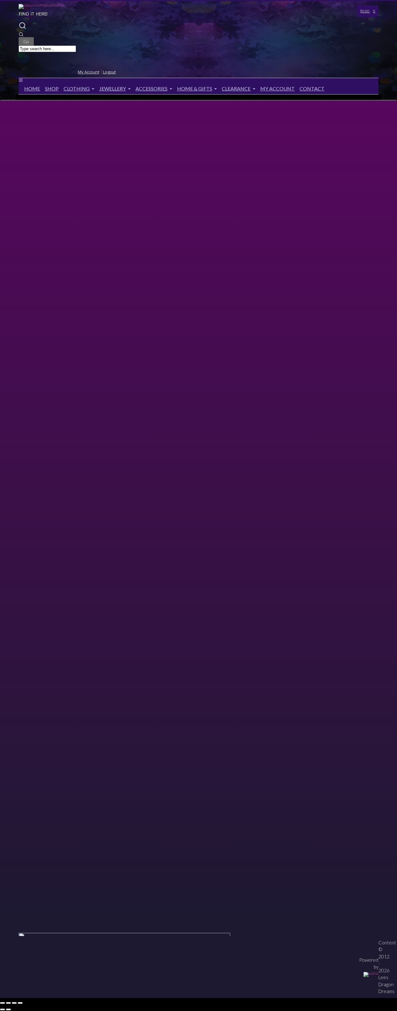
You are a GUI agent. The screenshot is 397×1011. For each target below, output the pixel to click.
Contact (312, 88)
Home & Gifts (194, 88)
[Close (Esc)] (20, 1003)
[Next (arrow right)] (8, 1009)
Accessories (151, 88)
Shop (52, 88)
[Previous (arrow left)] (2, 1009)
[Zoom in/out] (2, 1003)
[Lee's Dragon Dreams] (41, 4)
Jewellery (112, 88)
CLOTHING (77, 88)
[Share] (14, 1003)
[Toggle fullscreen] (8, 1003)
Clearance (236, 88)
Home (32, 88)
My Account (277, 88)
